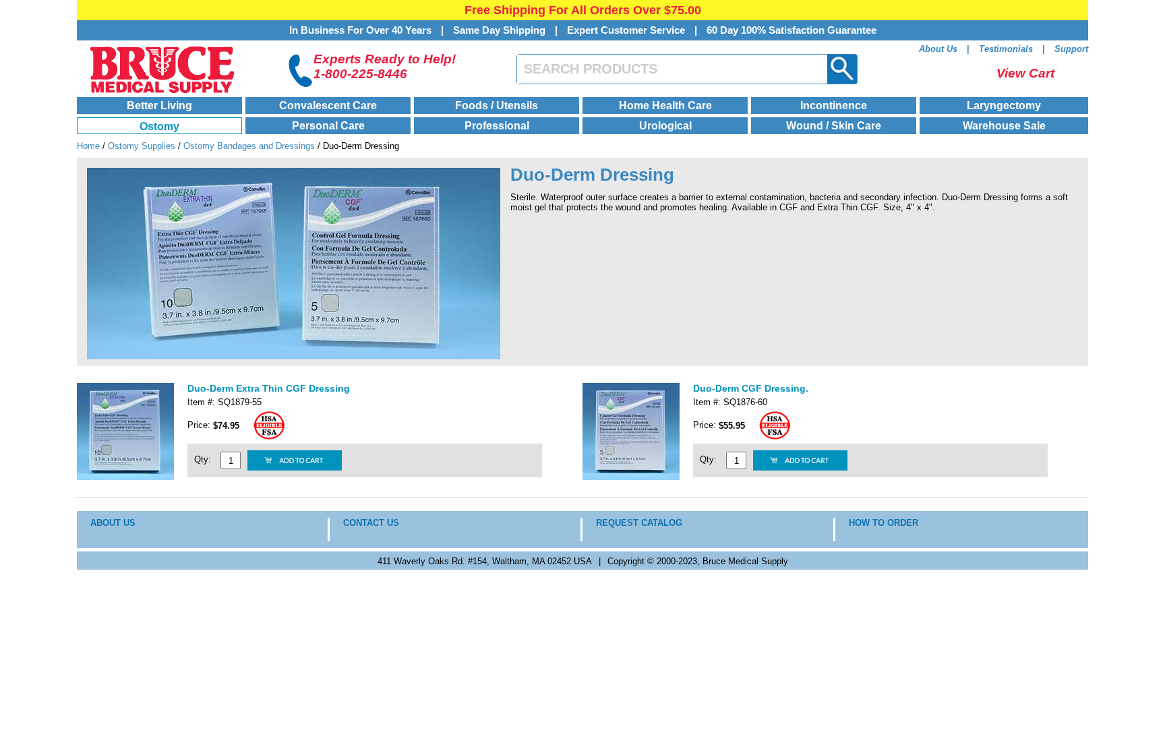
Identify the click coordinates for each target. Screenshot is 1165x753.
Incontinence (833, 105)
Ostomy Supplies (141, 146)
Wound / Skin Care (833, 125)
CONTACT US (371, 523)
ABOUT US (113, 523)
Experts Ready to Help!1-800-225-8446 (384, 66)
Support (1071, 49)
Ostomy (159, 126)
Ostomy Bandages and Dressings (249, 146)
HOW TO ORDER (883, 523)
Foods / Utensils (496, 105)
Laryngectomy (1004, 105)
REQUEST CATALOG (639, 523)
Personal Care (328, 125)
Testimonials (1006, 49)
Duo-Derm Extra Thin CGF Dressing (268, 388)
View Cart (1025, 73)
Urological (665, 125)
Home (88, 146)
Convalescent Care (328, 105)
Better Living (159, 105)
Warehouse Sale (1004, 125)
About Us (938, 49)
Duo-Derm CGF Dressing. (750, 388)
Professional (497, 125)
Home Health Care (665, 105)
